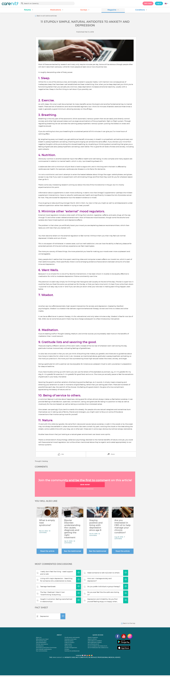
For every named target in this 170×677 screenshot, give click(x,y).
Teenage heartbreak (48, 586)
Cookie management (71, 647)
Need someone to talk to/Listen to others (103, 573)
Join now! (148, 3)
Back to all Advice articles (46, 16)
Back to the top (129, 623)
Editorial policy (69, 641)
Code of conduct (69, 642)
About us (38, 637)
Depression (44, 616)
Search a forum (92, 639)
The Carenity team (41, 641)
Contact (67, 649)
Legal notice (68, 644)
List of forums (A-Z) (93, 644)
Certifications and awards (72, 637)
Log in (159, 3)
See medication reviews (95, 642)
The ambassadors (41, 642)
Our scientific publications (44, 649)
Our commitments (41, 651)
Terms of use (68, 646)
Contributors (40, 646)
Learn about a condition (95, 641)
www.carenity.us (58, 657)
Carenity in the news (70, 639)
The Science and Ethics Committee (46, 647)
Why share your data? (42, 639)
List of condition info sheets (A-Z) (97, 646)
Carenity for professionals (72, 651)
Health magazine (93, 637)
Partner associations (42, 644)
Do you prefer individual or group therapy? (103, 586)
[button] (28, 10)
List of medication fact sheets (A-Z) (98, 647)
